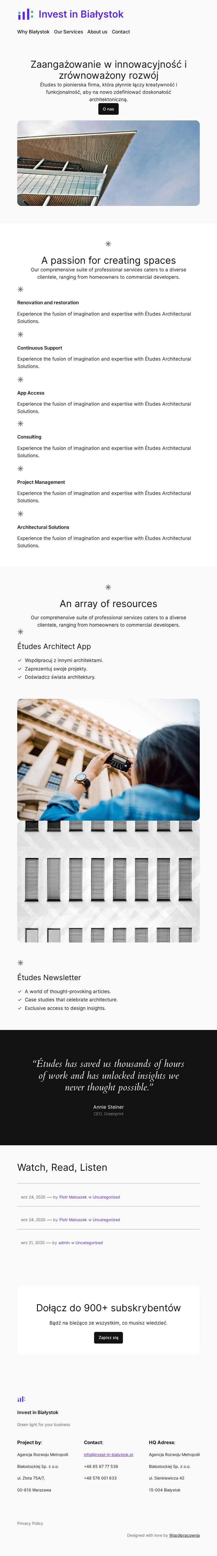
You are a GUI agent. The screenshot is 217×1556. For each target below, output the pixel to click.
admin (64, 1242)
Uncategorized (106, 1197)
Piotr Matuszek (73, 1197)
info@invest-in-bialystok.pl (108, 1454)
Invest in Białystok (81, 14)
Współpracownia (184, 1535)
